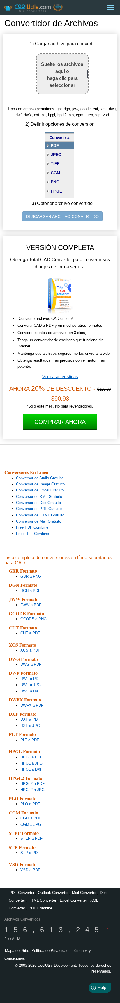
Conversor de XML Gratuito (39, 496)
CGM (55, 173)
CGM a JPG (30, 824)
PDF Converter (21, 893)
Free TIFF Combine (32, 534)
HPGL (56, 191)
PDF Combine (40, 908)
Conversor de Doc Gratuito (38, 502)
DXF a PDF (30, 719)
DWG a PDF (30, 664)
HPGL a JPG (31, 763)
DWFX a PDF (31, 705)
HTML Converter (42, 900)
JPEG (56, 154)
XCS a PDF (30, 650)
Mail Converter (84, 893)
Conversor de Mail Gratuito (38, 521)
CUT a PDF (30, 633)
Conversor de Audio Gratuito (39, 478)
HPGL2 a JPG (32, 789)
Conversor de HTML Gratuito (40, 515)
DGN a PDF (30, 590)
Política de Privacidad (49, 950)
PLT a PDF (29, 740)
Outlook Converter (53, 893)
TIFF (55, 163)
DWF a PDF (30, 679)
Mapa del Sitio (17, 950)
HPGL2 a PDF (32, 783)
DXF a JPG (30, 726)
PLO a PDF (30, 804)
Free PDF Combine (32, 527)
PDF (55, 145)
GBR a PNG (30, 576)
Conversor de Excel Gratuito (40, 490)
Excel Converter (73, 900)
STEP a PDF (31, 838)
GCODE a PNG (33, 619)
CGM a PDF (30, 818)
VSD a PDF (30, 870)
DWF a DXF (30, 691)
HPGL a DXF (31, 769)
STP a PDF (30, 853)
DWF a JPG (30, 685)
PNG (55, 182)
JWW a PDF (30, 605)
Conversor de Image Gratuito (40, 484)
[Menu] (111, 7)
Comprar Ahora (60, 422)
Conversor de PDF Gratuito (39, 509)
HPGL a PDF (31, 757)
